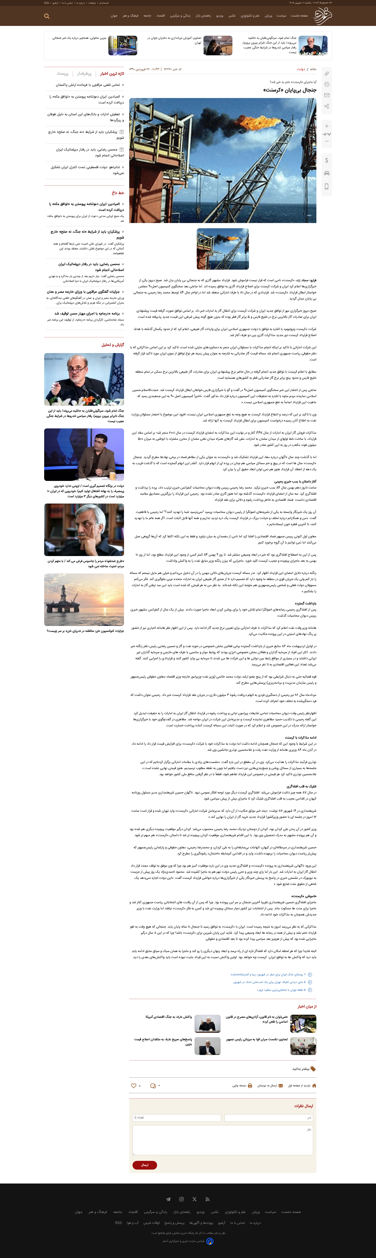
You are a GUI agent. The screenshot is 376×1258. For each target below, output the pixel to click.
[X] (194, 1199)
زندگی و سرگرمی (180, 16)
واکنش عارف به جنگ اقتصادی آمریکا (169, 1017)
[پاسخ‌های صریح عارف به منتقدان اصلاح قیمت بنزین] (208, 1046)
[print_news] (327, 84)
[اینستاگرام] (181, 1199)
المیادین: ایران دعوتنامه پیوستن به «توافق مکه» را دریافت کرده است (86, 207)
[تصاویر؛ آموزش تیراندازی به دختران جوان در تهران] (217, 45)
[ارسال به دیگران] (326, 95)
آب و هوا (133, 1223)
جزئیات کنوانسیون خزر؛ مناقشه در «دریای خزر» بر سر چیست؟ (85, 631)
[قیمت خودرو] (327, 174)
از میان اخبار (307, 1006)
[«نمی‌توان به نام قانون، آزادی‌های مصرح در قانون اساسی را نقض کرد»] (303, 1024)
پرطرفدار (84, 74)
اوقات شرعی (151, 1223)
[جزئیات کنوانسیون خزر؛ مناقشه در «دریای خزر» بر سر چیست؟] (84, 599)
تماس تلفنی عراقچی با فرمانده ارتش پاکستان (88, 85)
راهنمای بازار (204, 16)
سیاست (281, 16)
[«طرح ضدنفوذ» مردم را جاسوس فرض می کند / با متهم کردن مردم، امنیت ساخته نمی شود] (84, 530)
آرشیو (55, 3)
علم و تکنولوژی (250, 16)
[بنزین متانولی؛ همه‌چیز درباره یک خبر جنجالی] (122, 45)
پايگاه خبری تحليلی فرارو (179, 1233)
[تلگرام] (168, 1199)
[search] (46, 16)
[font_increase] (327, 126)
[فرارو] (322, 16)
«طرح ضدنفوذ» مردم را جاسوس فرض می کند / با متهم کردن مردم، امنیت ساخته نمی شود (86, 564)
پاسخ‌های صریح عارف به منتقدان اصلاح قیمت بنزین (163, 1042)
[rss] (207, 1199)
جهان (114, 16)
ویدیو (220, 16)
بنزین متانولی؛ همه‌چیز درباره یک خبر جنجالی (79, 38)
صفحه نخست (299, 16)
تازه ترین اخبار (112, 74)
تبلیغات (92, 3)
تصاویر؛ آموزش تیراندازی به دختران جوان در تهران (174, 40)
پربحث (62, 74)
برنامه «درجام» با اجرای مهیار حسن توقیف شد (87, 314)
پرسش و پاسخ (174, 1223)
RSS (46, 3)
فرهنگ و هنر (131, 16)
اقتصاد (161, 16)
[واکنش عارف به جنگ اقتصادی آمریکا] (208, 1024)
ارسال (144, 1165)
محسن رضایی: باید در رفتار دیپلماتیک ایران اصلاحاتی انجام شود (91, 267)
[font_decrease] (327, 141)
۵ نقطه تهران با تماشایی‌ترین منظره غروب (281, 990)
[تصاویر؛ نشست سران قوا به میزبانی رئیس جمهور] (303, 1046)
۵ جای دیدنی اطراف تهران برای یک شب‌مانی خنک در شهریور (269, 982)
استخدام (104, 3)
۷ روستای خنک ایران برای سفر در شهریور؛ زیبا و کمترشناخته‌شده (268, 974)
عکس (232, 16)
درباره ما (80, 3)
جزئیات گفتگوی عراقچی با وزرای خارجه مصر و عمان (83, 292)
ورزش (268, 16)
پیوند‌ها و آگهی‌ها (201, 1223)
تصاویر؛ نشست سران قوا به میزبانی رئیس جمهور (257, 1039)
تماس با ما (67, 3)
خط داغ (118, 193)
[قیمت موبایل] (327, 187)
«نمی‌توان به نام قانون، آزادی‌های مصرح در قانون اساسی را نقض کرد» (257, 1019)
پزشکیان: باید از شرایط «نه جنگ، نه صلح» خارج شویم (87, 235)
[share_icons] (327, 106)
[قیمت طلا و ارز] (327, 161)
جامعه (148, 16)
